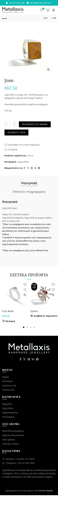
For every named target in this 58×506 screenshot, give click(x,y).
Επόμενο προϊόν (53, 18)
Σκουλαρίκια (8, 416)
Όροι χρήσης (8, 439)
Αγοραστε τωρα (16, 132)
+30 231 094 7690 (17, 2)
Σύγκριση (12, 149)
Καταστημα (7, 381)
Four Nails (8, 311)
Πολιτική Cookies (10, 443)
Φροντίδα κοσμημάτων (13, 430)
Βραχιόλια (7, 404)
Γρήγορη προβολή (25, 295)
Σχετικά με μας (9, 385)
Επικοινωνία (8, 389)
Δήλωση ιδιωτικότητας (13, 435)
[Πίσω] (4, 18)
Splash (34, 311)
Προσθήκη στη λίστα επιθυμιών (24, 144)
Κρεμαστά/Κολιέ (10, 412)
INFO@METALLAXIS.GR (40, 2)
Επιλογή (10, 321)
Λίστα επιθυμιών (43, 9)
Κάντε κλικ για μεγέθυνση (48, 69)
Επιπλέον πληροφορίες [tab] (29, 192)
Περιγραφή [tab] (29, 183)
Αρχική (5, 376)
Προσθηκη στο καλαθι (35, 124)
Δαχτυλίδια (23, 161)
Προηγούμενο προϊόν (46, 18)
